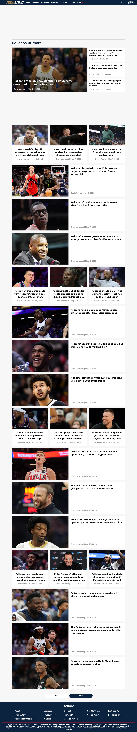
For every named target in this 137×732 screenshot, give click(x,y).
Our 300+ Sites (93, 711)
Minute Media (18, 724)
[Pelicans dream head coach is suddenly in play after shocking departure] (68, 605)
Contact (67, 711)
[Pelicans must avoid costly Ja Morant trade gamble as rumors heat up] (68, 673)
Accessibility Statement (25, 719)
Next (81, 696)
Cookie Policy (93, 715)
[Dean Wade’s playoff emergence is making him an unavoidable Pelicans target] (30, 144)
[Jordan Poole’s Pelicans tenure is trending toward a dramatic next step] (30, 427)
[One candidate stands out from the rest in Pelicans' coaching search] (107, 144)
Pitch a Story (20, 715)
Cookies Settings (71, 719)
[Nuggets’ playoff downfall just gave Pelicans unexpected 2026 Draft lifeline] (68, 390)
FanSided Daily (114, 711)
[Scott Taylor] (94, 74)
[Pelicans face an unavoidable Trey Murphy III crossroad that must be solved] (49, 70)
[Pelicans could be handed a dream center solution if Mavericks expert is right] (107, 568)
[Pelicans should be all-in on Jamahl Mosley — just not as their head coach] (107, 285)
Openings (48, 711)
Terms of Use (70, 715)
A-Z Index (48, 719)
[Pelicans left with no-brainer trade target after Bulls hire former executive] (68, 214)
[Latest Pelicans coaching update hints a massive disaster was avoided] (68, 144)
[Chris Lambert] (19, 89)
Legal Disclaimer (115, 715)
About (17, 711)
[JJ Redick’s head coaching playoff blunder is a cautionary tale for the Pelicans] (106, 84)
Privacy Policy (50, 715)
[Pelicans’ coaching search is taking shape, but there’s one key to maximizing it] (68, 356)
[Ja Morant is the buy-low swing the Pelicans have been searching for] (106, 69)
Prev (56, 696)
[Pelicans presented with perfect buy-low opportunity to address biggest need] (68, 464)
